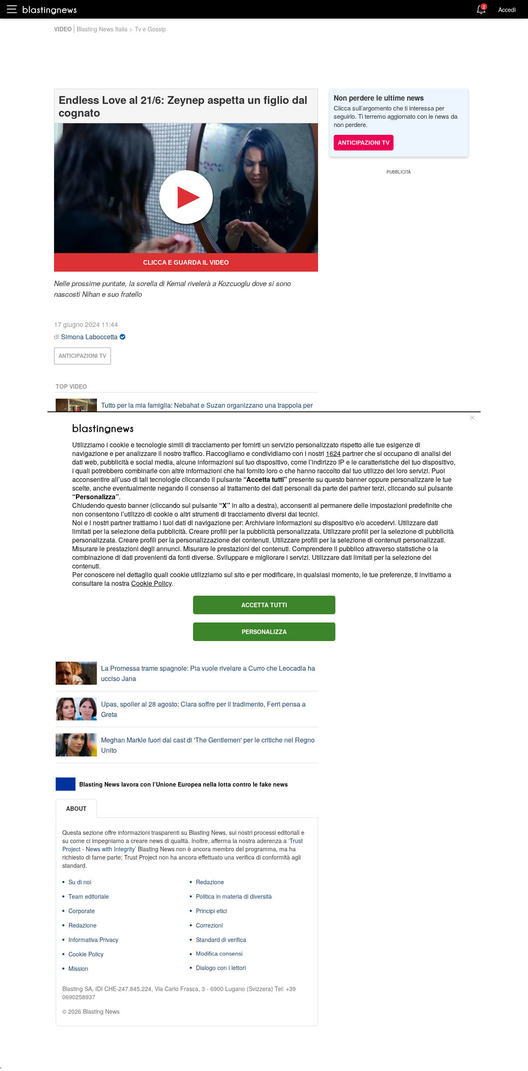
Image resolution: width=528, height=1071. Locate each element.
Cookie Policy (151, 583)
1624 (333, 453)
